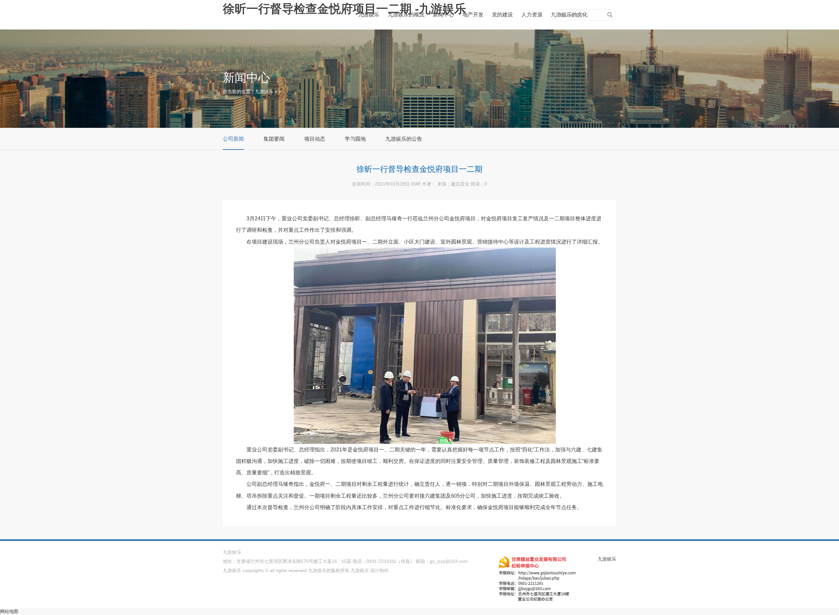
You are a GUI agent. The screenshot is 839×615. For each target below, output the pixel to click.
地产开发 (472, 14)
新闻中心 (443, 14)
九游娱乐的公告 (403, 139)
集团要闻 (273, 139)
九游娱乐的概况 (406, 14)
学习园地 (355, 139)
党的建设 (502, 14)
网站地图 (9, 611)
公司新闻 (233, 139)
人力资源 (531, 14)
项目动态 (314, 139)
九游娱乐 (368, 14)
